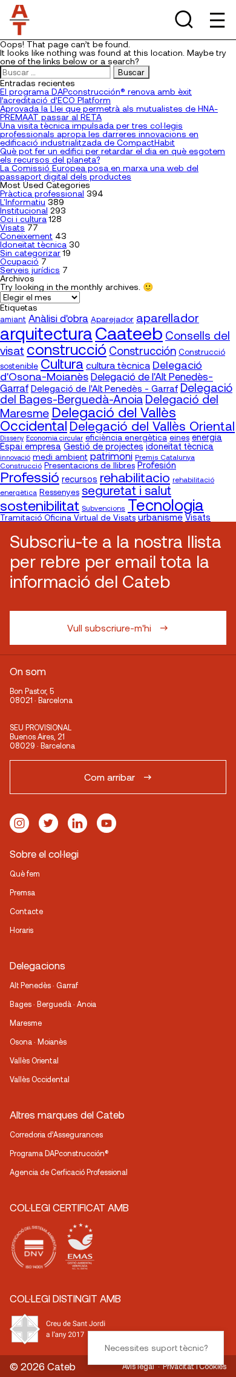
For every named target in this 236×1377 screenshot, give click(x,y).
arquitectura (46, 333)
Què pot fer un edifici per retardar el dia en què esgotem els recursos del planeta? (112, 155)
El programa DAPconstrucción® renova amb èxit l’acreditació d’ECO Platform (96, 95)
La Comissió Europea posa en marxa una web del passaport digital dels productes (99, 172)
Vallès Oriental (34, 1060)
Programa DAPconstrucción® (59, 1153)
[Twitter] (48, 823)
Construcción (142, 350)
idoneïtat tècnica (180, 445)
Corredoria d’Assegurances (56, 1134)
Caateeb (129, 332)
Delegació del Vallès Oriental (152, 425)
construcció (67, 349)
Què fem (25, 873)
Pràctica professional (42, 193)
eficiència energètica (126, 437)
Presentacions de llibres (89, 465)
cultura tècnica (118, 365)
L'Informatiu (22, 202)
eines (179, 437)
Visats (12, 227)
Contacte (26, 911)
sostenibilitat (39, 505)
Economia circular (54, 437)
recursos (79, 479)
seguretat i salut (126, 489)
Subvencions (103, 507)
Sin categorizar (30, 252)
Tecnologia (166, 504)
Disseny (12, 438)
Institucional (24, 210)
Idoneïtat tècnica (33, 244)
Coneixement (26, 236)
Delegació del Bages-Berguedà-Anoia (116, 393)
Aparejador (112, 319)
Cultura (62, 363)
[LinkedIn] (77, 823)
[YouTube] (106, 823)
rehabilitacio (135, 477)
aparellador (167, 317)
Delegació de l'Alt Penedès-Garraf (106, 382)
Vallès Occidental (40, 1079)
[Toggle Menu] (216, 19)
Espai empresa (30, 445)
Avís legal (138, 1366)
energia (207, 436)
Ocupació (19, 261)
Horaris (21, 930)
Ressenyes (59, 491)
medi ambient (60, 456)
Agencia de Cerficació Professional (69, 1172)
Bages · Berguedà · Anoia (53, 1004)
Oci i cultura (23, 219)
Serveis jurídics (30, 269)
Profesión (156, 465)
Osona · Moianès (38, 1041)
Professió (29, 476)
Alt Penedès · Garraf (44, 985)
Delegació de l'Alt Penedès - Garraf (104, 388)
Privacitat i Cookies (194, 1366)
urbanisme (160, 516)
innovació (15, 457)
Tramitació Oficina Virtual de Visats (68, 517)
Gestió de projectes (103, 446)
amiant (13, 319)
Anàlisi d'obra (58, 318)
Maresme (26, 1022)
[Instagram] (19, 823)
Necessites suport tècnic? (156, 1347)
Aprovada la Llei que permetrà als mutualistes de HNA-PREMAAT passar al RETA (109, 112)
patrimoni (111, 456)
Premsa (22, 892)
